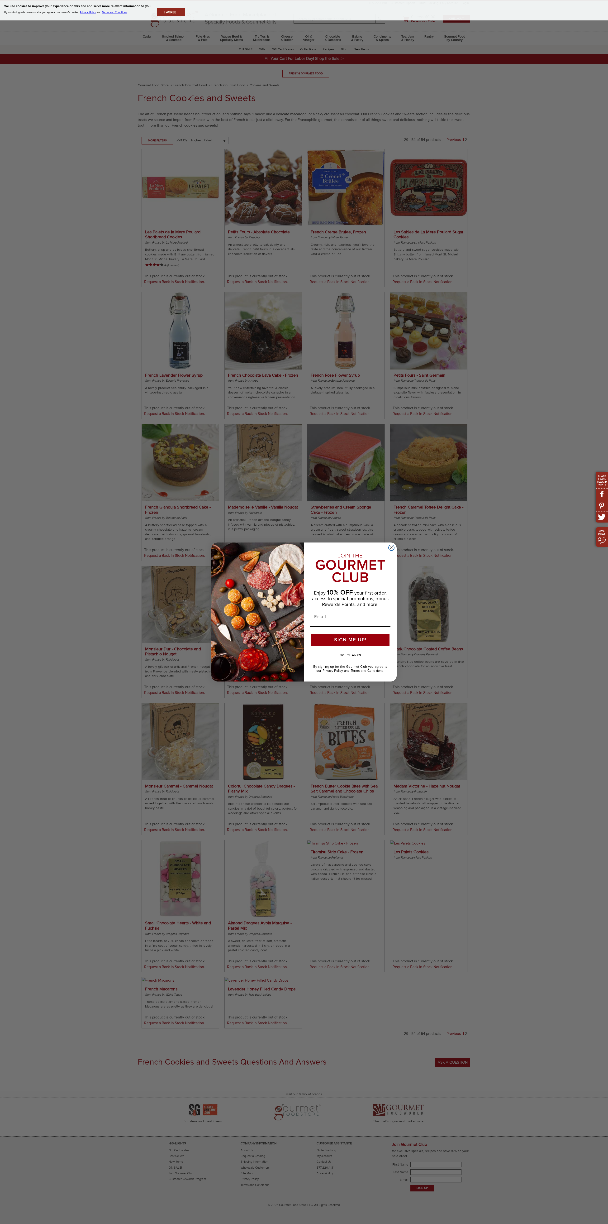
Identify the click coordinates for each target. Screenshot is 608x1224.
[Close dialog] (391, 548)
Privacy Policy (333, 670)
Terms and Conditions (367, 670)
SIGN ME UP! (350, 639)
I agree (170, 12)
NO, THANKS (350, 655)
